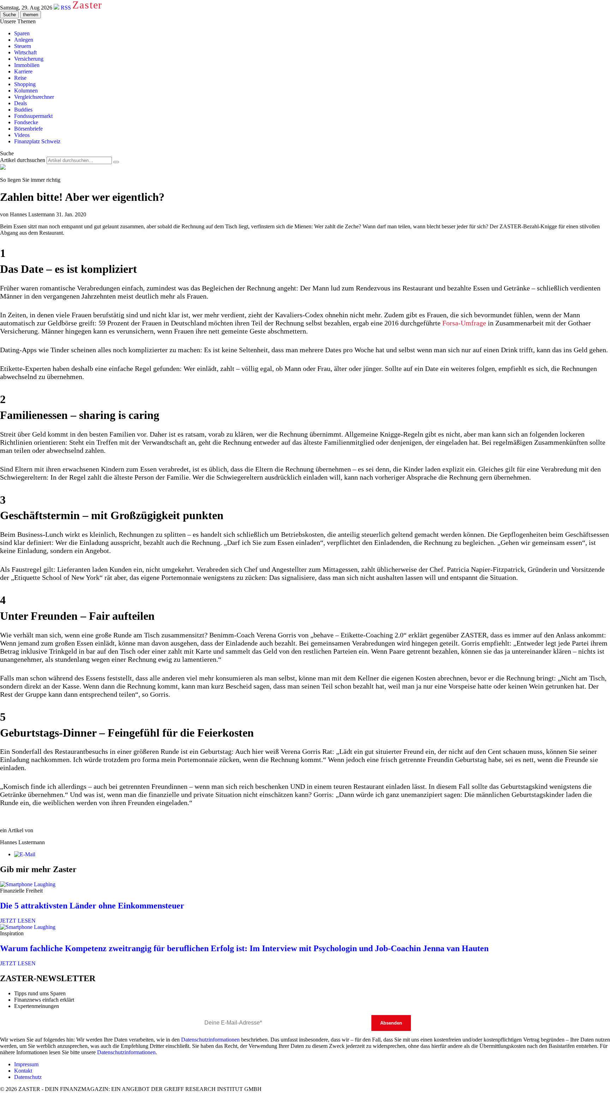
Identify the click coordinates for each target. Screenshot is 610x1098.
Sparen (22, 33)
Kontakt (23, 1071)
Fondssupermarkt (33, 116)
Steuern (22, 46)
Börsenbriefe (28, 129)
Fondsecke (26, 122)
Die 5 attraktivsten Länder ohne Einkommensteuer (92, 905)
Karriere (23, 71)
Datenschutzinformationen (210, 1040)
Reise (20, 78)
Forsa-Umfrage (464, 323)
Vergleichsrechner (34, 97)
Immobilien (27, 65)
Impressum (26, 1064)
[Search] (116, 162)
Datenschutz (28, 1077)
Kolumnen (26, 91)
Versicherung (28, 59)
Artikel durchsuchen (22, 160)
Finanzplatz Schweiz (37, 141)
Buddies (23, 110)
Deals (20, 103)
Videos (22, 135)
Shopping (25, 84)
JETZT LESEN (18, 921)
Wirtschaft (25, 52)
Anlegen (23, 40)
